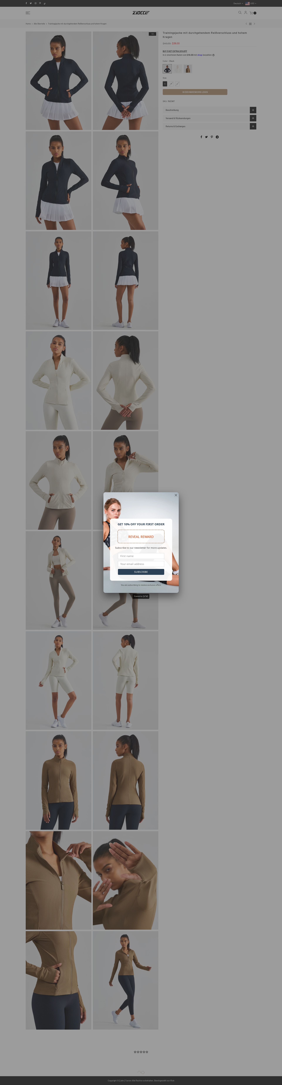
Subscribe (141, 572)
